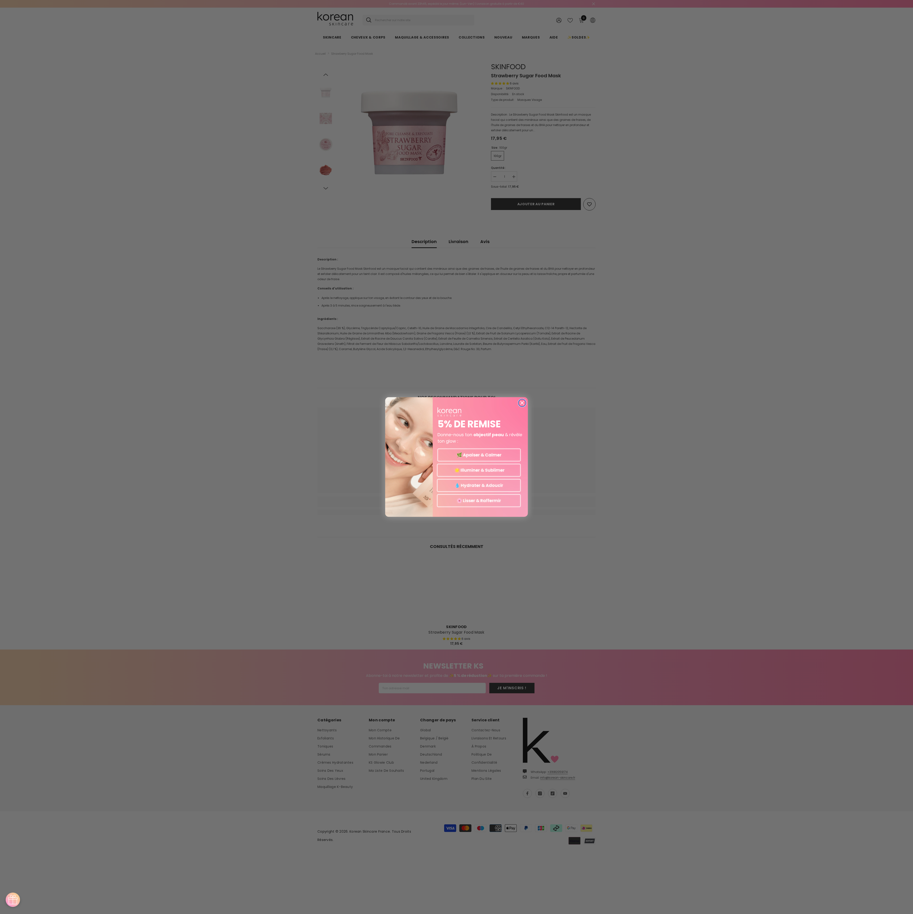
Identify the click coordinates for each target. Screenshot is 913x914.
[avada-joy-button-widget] (13, 899)
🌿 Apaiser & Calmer (479, 455)
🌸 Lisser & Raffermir (479, 500)
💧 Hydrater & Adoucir (479, 485)
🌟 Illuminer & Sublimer (479, 470)
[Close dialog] (522, 403)
